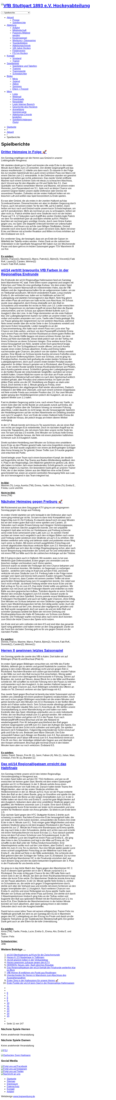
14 (8, 1013)
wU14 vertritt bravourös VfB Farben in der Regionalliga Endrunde (34, 272)
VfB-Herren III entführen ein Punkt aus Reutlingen (31, 972)
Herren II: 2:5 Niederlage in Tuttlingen (25, 957)
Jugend (16, 81)
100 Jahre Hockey (21, 48)
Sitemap (11, 1081)
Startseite (11, 127)
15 (8, 1016)
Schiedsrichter (19, 73)
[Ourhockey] (16, 1055)
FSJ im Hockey (20, 53)
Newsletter (17, 102)
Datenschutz (13, 1086)
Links (15, 94)
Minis (15, 79)
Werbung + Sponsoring (24, 40)
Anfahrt (16, 28)
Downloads (18, 99)
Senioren (17, 86)
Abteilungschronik (21, 45)
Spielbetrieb (13, 63)
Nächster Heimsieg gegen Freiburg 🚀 (32, 501)
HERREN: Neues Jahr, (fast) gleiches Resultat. (30, 965)
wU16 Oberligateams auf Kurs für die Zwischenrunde (33, 955)
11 (8, 1006)
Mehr (9, 91)
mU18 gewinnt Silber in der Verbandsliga (27, 960)
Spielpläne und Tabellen (24, 66)
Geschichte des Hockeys (24, 107)
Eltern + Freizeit (20, 89)
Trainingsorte (19, 71)
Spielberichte (19, 22)
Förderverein (18, 51)
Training (16, 68)
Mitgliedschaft (19, 30)
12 (8, 1008)
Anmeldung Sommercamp (19, 110)
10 (8, 1003)
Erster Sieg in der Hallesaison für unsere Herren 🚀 (32, 980)
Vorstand (16, 58)
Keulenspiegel (19, 38)
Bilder (10, 76)
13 (8, 1011)
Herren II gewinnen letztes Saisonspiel (32, 650)
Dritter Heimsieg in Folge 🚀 (24, 152)
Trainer (16, 61)
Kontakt (10, 56)
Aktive (15, 84)
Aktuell (10, 17)
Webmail (16, 96)
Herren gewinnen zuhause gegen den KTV (28, 962)
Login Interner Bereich (23, 104)
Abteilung (11, 25)
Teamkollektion (20, 43)
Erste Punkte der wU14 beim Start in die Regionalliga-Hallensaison (40, 983)
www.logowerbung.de (24, 1096)
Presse (16, 20)
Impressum (12, 1084)
